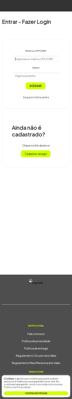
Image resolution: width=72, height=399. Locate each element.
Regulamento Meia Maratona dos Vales (36, 363)
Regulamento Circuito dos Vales (36, 355)
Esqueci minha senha (36, 97)
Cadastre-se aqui (36, 154)
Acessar (36, 85)
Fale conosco (36, 333)
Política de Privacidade (17, 387)
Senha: (36, 67)
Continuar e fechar (36, 393)
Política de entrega (36, 348)
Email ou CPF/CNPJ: (36, 50)
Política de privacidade (36, 341)
